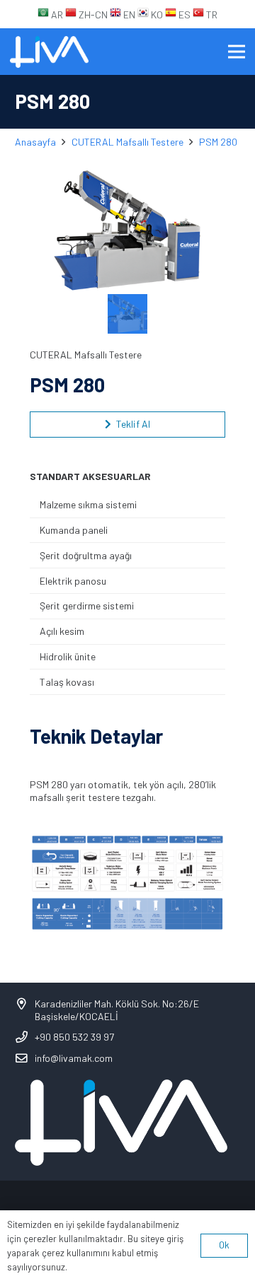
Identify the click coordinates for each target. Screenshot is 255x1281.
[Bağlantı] (49, 52)
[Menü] (236, 51)
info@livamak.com (74, 1058)
